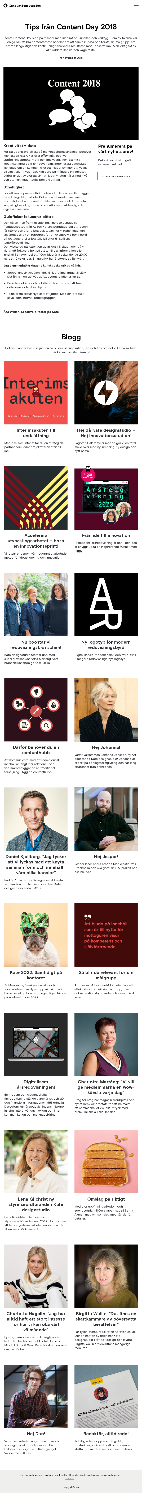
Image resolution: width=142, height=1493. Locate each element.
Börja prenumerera (116, 176)
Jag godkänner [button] (71, 1487)
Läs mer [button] (69, 1478)
